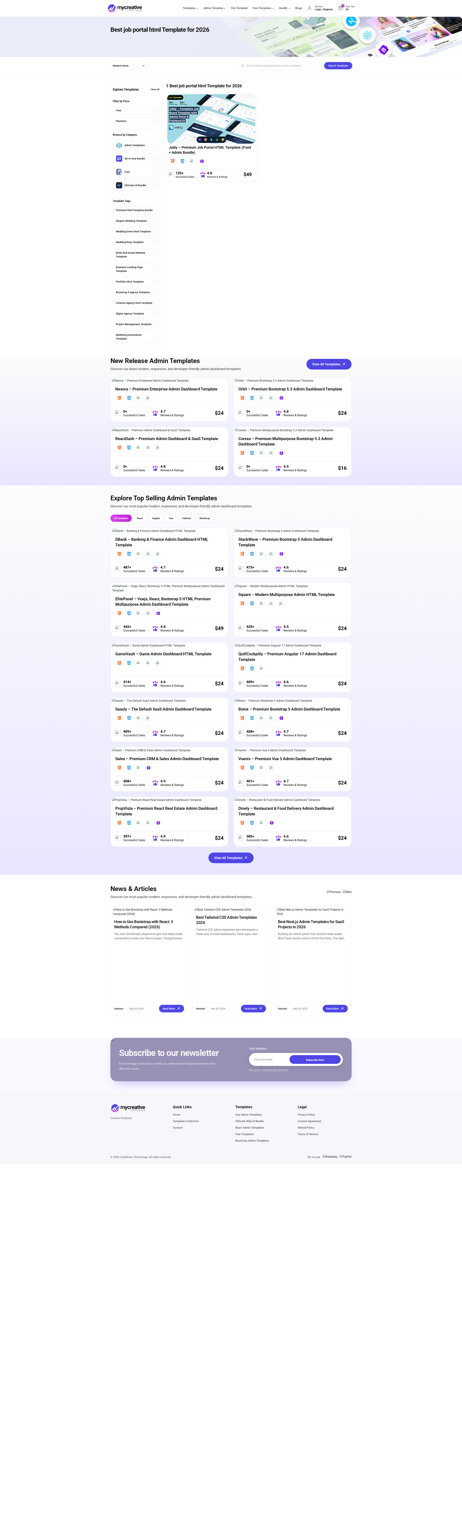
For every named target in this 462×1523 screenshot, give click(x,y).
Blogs (298, 8)
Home (176, 1114)
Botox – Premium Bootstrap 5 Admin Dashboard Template (289, 709)
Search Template (338, 65)
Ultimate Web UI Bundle (249, 1121)
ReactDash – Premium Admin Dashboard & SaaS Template (166, 438)
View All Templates (326, 364)
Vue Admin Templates (248, 1114)
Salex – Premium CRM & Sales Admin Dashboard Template (167, 759)
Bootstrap (205, 518)
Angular (156, 518)
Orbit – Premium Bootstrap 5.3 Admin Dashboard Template (290, 389)
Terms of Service (308, 1134)
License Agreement (309, 1121)
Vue (171, 518)
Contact (177, 1127)
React (140, 518)
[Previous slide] (334, 892)
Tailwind (186, 518)
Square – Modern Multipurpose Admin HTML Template (286, 594)
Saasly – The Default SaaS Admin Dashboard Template (163, 709)
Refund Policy (306, 1127)
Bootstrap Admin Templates (252, 1140)
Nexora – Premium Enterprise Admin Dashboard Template (166, 389)
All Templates (121, 518)
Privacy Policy (306, 1114)
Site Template (239, 8)
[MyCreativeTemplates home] (127, 1108)
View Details (197, 122)
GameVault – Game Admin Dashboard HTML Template (163, 654)
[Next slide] (347, 892)
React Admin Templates (249, 1127)
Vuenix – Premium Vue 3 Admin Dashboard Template (285, 759)
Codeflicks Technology (133, 1157)
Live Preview (224, 122)
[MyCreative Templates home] (124, 8)
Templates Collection (186, 1121)
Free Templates (244, 1134)
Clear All (155, 89)
